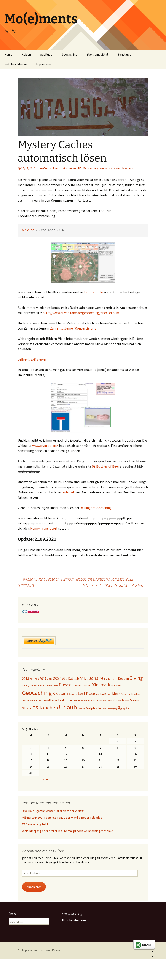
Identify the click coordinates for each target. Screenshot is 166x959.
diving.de (27, 685)
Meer (116, 693)
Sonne (134, 700)
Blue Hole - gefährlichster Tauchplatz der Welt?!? (53, 811)
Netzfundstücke (15, 64)
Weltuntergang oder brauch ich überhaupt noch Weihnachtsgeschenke (67, 831)
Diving (136, 678)
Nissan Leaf (56, 700)
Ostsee (68, 700)
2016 (37, 679)
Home (8, 54)
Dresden (66, 684)
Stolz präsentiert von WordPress (39, 950)
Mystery (127, 168)
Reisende (85, 700)
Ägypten (124, 708)
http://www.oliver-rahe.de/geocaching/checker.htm (81, 313)
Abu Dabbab (70, 678)
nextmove (44, 700)
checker (71, 168)
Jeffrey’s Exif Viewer (32, 359)
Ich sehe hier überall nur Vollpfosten (115, 585)
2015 (32, 679)
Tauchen (48, 707)
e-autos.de (116, 685)
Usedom (82, 708)
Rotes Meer (120, 700)
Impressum (43, 64)
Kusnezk (73, 694)
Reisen (26, 54)
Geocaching (69, 54)
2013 (25, 678)
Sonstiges (124, 54)
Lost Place (86, 693)
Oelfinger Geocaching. (96, 507)
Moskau (135, 693)
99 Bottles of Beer (105, 466)
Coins (114, 679)
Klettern (60, 693)
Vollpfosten (94, 708)
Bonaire (96, 678)
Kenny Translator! (43, 528)
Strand (27, 708)
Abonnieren (34, 887)
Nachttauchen (30, 700)
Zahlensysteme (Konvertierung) (73, 328)
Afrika (84, 678)
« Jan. (46, 779)
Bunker (107, 679)
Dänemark (100, 684)
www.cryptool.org (45, 445)
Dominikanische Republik (45, 685)
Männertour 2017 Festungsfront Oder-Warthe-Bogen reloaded (62, 817)
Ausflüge (46, 54)
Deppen (123, 678)
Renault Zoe (96, 700)
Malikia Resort (104, 693)
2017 (43, 678)
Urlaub (68, 707)
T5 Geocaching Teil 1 (35, 824)
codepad (68, 492)
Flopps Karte (93, 292)
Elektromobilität (97, 54)
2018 (49, 678)
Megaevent (125, 694)
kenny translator (110, 168)
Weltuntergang (110, 708)
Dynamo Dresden (82, 685)
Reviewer (107, 700)
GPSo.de (28, 230)
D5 (79, 168)
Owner (76, 700)
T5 (35, 708)
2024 (57, 678)
